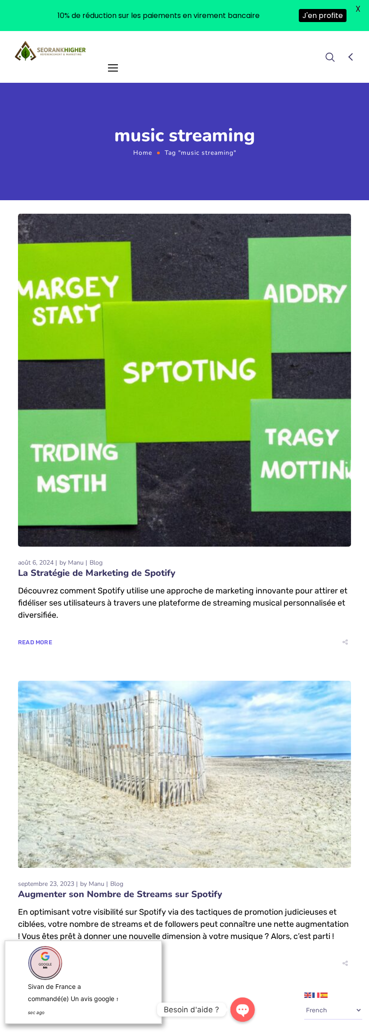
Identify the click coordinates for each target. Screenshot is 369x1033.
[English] (308, 995)
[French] (316, 995)
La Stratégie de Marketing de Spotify (97, 573)
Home (142, 152)
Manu (76, 562)
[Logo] (50, 51)
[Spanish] (324, 995)
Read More (35, 642)
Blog (96, 562)
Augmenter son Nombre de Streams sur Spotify (120, 894)
